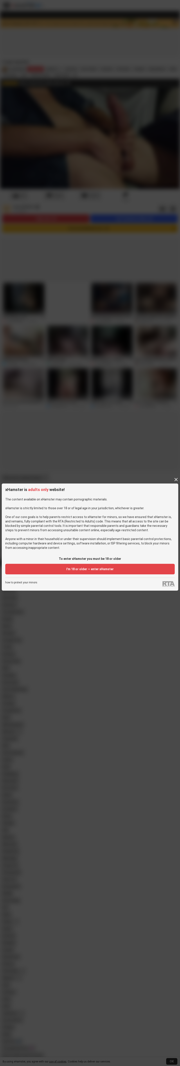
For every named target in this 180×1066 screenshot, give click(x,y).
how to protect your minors (21, 582)
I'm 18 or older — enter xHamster (90, 569)
